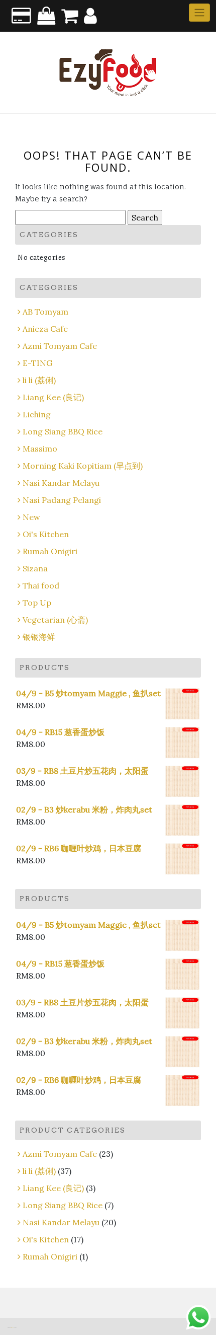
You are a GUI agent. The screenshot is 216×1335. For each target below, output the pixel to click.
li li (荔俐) (39, 380)
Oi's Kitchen (46, 534)
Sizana (35, 568)
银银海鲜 (39, 637)
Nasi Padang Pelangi (62, 500)
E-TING (37, 363)
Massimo (40, 448)
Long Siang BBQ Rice (62, 431)
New (31, 517)
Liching (37, 414)
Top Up (37, 603)
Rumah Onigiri (50, 551)
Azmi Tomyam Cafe (60, 346)
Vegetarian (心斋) (55, 620)
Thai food (41, 585)
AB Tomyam (45, 312)
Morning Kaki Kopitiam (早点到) (83, 466)
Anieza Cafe (45, 329)
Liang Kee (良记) (53, 397)
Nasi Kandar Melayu (61, 483)
